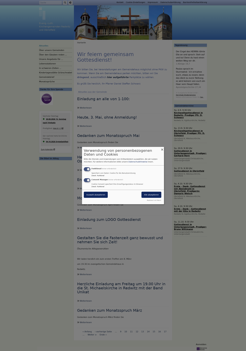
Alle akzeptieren (151, 195)
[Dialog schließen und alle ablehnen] (162, 148)
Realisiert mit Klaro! (154, 200)
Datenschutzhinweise (138, 162)
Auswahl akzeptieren (95, 195)
